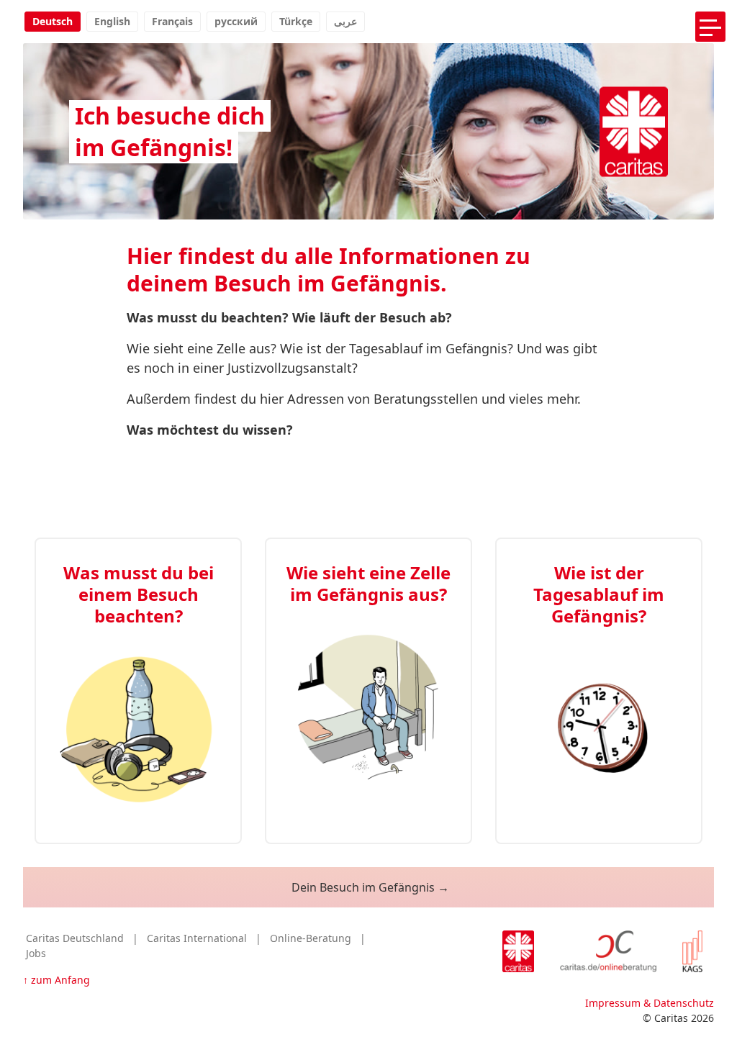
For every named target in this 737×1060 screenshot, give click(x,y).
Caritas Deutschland (75, 938)
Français (172, 21)
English (112, 21)
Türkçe (295, 21)
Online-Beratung (310, 938)
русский (236, 21)
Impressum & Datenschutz (649, 1003)
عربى (345, 21)
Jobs (36, 953)
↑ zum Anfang (56, 980)
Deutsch (52, 21)
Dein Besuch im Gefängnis (363, 887)
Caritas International (197, 938)
